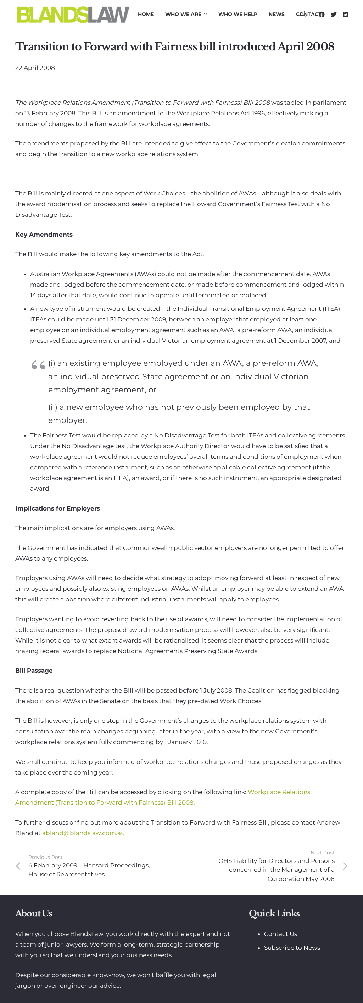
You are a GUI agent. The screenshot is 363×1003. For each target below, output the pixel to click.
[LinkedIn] (345, 14)
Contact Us (280, 933)
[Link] (72, 14)
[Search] (303, 14)
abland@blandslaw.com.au (83, 833)
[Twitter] (334, 14)
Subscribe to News (292, 947)
